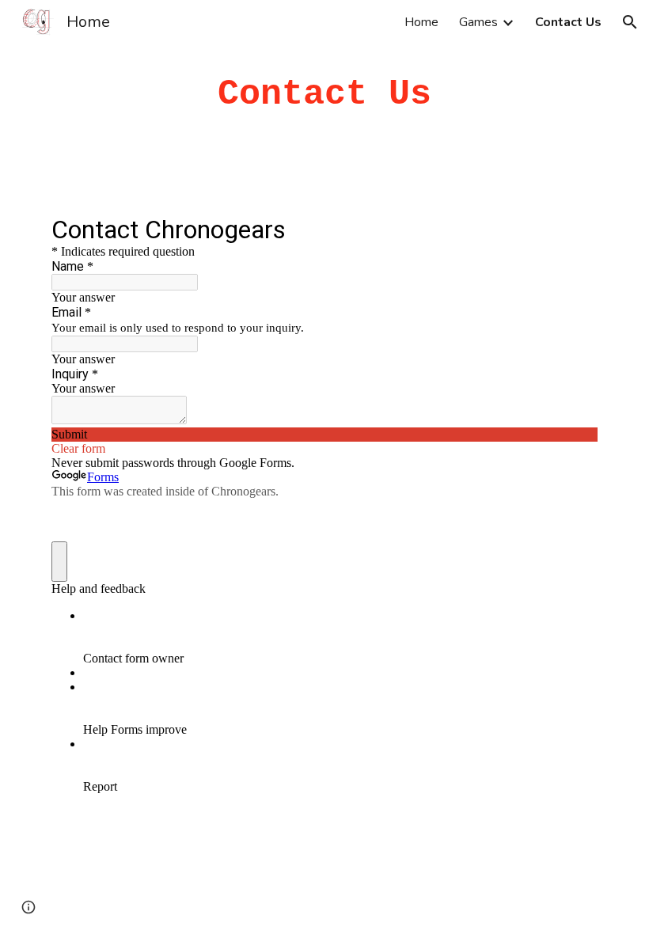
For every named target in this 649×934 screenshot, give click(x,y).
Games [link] (478, 22)
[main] (325, 94)
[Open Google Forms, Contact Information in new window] (573, 228)
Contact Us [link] (568, 22)
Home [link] (421, 22)
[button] (630, 22)
